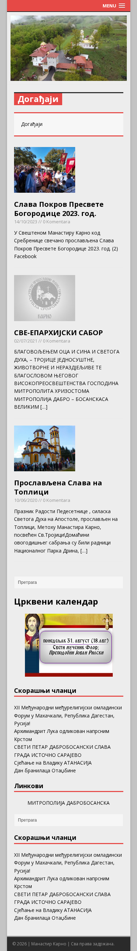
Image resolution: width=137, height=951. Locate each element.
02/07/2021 (25, 341)
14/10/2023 (25, 221)
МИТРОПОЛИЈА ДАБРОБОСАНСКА (68, 802)
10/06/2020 (25, 500)
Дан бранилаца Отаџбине (45, 770)
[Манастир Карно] (69, 77)
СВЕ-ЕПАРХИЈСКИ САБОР (58, 332)
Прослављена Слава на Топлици (58, 487)
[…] (43, 406)
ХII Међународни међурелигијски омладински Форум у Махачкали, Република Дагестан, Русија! (68, 715)
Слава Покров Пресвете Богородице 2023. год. (59, 208)
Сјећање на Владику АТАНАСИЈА (53, 762)
